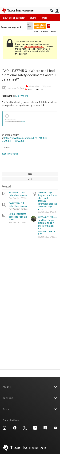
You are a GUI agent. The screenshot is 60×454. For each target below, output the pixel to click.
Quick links (8, 398)
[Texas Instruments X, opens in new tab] (25, 429)
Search (51, 11)
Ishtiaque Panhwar (16, 88)
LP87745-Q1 (21, 96)
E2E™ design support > (14, 18)
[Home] (18, 10)
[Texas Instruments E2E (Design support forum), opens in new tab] (45, 429)
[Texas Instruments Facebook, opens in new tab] (15, 429)
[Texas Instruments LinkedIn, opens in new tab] (35, 429)
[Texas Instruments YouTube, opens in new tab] (55, 429)
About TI (7, 387)
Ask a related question (40, 26)
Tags (30, 174)
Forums (32, 18)
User (57, 11)
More (44, 18)
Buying (6, 409)
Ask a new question (48, 26)
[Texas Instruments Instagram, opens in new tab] (4, 429)
